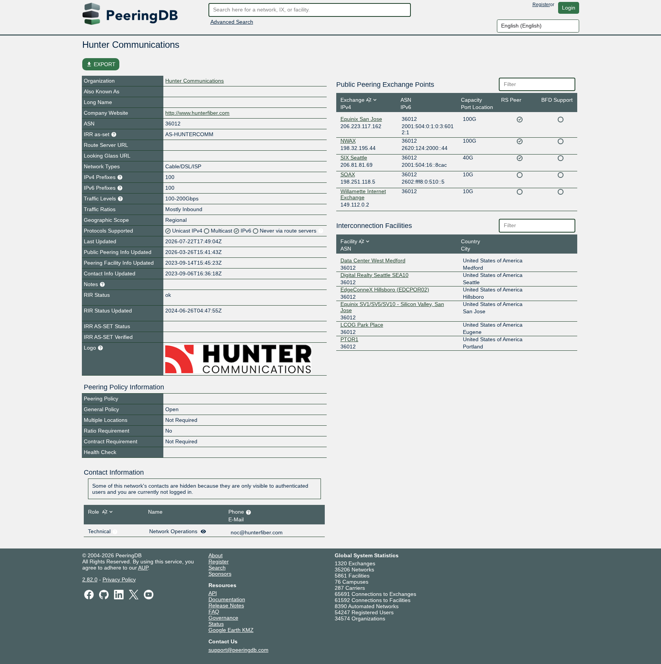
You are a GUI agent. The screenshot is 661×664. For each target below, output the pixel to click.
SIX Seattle (353, 158)
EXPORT (101, 64)
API (212, 593)
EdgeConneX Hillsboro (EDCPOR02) (384, 289)
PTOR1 (349, 339)
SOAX (347, 174)
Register (541, 4)
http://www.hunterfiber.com (197, 113)
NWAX (348, 141)
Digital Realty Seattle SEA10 (374, 275)
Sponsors (219, 574)
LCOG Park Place (361, 325)
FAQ (213, 612)
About (215, 555)
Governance (223, 618)
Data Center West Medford (372, 260)
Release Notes (226, 605)
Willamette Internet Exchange (363, 194)
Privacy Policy (119, 579)
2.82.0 (90, 579)
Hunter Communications (194, 81)
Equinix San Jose (361, 119)
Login (568, 8)
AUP (143, 568)
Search (217, 568)
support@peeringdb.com (238, 650)
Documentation (226, 599)
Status (216, 624)
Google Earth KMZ (231, 630)
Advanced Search (231, 22)
